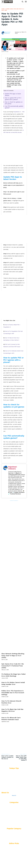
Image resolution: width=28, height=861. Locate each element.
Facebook (6, 798)
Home (2, 9)
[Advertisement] (14, 149)
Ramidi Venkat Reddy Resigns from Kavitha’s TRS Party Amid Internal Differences (13, 780)
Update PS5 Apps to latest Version (13, 94)
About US (14, 795)
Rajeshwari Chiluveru (7, 33)
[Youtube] (18, 798)
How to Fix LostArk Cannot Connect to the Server (7, 757)
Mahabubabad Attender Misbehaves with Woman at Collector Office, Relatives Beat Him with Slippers (12, 772)
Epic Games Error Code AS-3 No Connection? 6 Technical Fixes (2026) (12, 665)
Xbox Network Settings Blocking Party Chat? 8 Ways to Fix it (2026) (12, 655)
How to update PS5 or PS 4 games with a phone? (13, 98)
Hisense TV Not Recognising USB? (10, 854)
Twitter (14, 798)
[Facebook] (2, 798)
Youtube (22, 798)
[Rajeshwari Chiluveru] (2, 32)
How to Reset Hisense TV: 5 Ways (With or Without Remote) (12, 848)
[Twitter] (11, 798)
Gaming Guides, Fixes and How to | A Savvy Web (12, 9)
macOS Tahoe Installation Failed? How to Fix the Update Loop (13, 787)
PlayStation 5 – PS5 (18, 111)
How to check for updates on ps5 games (13, 103)
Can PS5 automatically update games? (14, 107)
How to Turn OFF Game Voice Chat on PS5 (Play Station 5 (21, 758)
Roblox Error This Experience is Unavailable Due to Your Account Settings (12, 692)
